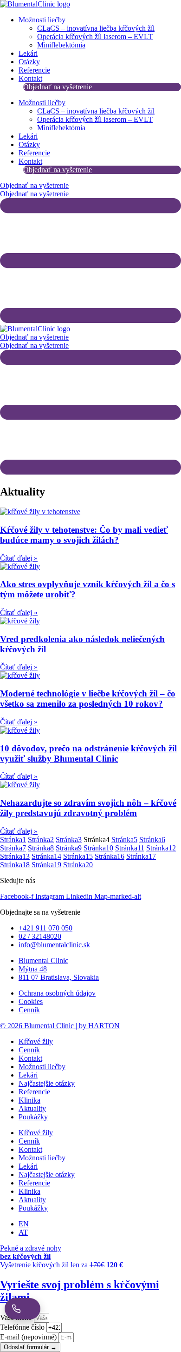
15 (78, 856)
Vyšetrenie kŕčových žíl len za (61, 1265)
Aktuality (32, 1108)
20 (78, 865)
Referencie (34, 70)
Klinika (29, 1100)
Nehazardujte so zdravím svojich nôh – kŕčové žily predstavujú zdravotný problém (88, 808)
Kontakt (30, 78)
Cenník (29, 1050)
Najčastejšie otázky (47, 1083)
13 (15, 856)
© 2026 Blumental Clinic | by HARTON (60, 1026)
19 (46, 865)
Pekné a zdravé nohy (30, 1252)
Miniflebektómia (61, 45)
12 (161, 848)
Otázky (29, 62)
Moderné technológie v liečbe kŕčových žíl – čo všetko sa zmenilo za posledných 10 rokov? (87, 699)
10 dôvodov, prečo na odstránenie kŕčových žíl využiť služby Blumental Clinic (88, 753)
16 (109, 856)
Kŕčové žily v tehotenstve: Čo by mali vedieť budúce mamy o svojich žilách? (84, 535)
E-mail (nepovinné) (29, 1337)
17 (141, 856)
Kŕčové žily (36, 1041)
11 (129, 848)
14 (46, 856)
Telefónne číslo (23, 1327)
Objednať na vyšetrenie (57, 87)
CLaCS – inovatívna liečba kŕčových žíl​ (96, 28)
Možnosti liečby (42, 20)
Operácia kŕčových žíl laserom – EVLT (95, 36)
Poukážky (33, 1117)
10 (98, 848)
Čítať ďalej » (19, 558)
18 (15, 865)
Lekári (28, 53)
